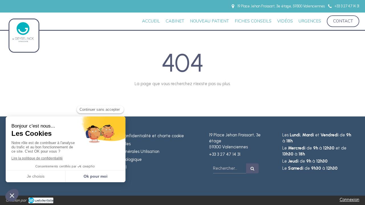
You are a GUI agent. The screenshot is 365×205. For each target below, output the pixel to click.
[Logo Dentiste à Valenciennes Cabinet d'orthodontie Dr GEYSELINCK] (24, 46)
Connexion (349, 199)
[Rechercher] (252, 168)
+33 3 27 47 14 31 (224, 154)
